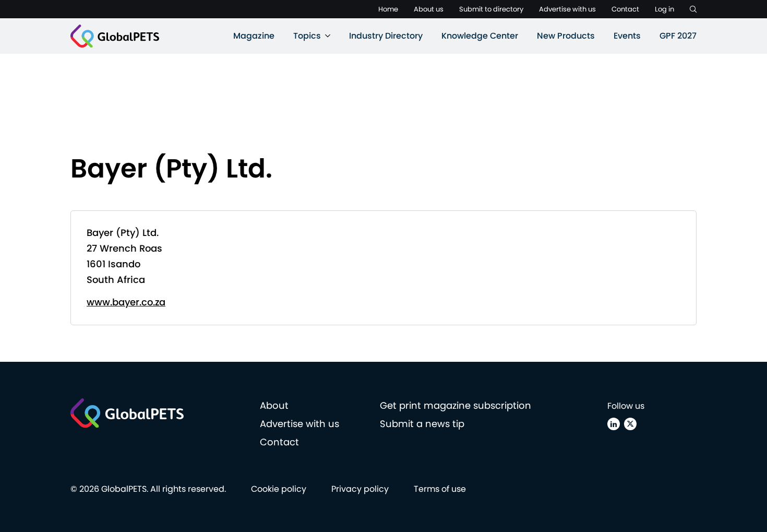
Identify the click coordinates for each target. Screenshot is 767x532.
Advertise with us (567, 9)
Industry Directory (386, 36)
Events (627, 36)
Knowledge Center (479, 36)
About (274, 405)
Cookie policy (278, 489)
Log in (664, 9)
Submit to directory (491, 9)
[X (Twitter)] (630, 424)
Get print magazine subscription (455, 405)
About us (429, 9)
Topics (307, 36)
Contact (625, 9)
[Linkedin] (613, 424)
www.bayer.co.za (126, 302)
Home (388, 9)
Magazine (253, 36)
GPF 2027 (678, 36)
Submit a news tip (422, 423)
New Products (566, 36)
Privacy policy (360, 489)
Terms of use (440, 489)
